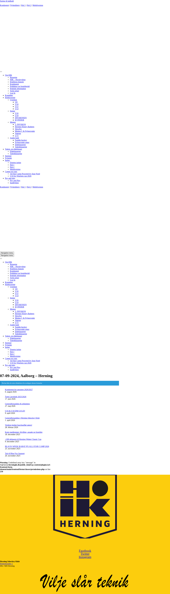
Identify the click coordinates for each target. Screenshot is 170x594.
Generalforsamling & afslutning (17, 404)
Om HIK (8, 75)
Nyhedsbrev (15, 5)
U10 (16, 104)
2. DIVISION (20, 124)
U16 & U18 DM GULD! (15, 411)
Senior (12, 111)
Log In (12, 93)
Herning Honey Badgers (24, 127)
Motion (13, 122)
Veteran (18, 133)
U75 (16, 136)
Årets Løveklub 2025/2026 (15, 397)
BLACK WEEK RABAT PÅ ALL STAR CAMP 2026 (27, 446)
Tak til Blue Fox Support (15, 453)
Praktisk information (18, 89)
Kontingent (4, 5)
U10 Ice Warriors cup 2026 (20, 176)
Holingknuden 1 (6, 564)
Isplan (7, 160)
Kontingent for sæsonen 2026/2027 (19, 390)
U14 (16, 109)
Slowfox (18, 129)
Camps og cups (11, 171)
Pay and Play (15, 180)
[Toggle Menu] (1, 71)
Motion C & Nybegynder (25, 131)
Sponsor (8, 156)
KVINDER (19, 120)
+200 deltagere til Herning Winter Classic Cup (23, 439)
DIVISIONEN (21, 118)
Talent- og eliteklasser (13, 149)
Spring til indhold (7, 1)
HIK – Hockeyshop (18, 80)
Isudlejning (14, 183)
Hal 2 (29, 5)
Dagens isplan (15, 163)
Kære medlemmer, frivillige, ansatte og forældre (23, 432)
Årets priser (14, 91)
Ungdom (13, 100)
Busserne (13, 77)
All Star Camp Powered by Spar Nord (25, 174)
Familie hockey (21, 140)
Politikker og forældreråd (20, 86)
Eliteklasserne (20, 145)
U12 (16, 106)
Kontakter (9, 95)
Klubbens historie (17, 82)
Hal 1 (23, 5)
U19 (16, 115)
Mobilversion (38, 5)
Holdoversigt (10, 98)
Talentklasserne (21, 147)
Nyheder (8, 158)
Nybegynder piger (22, 142)
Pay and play (10, 178)
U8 (16, 102)
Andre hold (14, 138)
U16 (16, 113)
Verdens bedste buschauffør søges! (18, 425)
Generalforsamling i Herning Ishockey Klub (22, 418)
